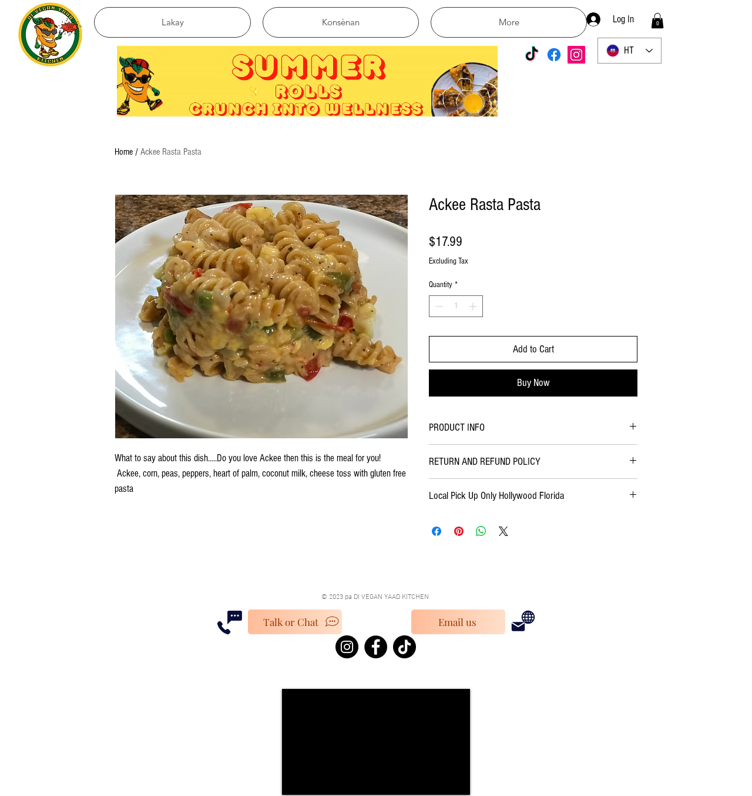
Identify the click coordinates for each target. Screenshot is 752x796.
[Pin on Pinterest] (459, 531)
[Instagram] (576, 55)
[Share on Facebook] (436, 531)
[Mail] (518, 626)
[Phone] (223, 627)
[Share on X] (503, 531)
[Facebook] (554, 55)
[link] (657, 20)
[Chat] (234, 617)
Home (124, 151)
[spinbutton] (455, 306)
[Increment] (473, 306)
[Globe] (528, 617)
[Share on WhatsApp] (481, 531)
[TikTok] (531, 55)
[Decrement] (438, 306)
